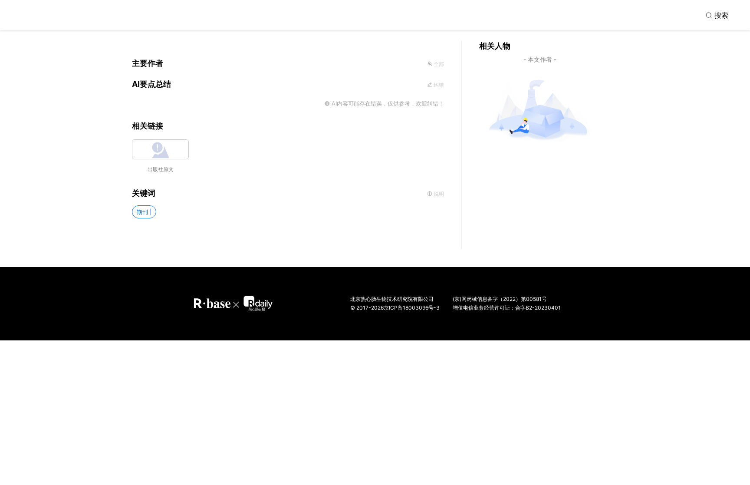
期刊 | (144, 211)
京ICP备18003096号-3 (412, 307)
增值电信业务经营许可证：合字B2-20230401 (507, 307)
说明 (438, 194)
